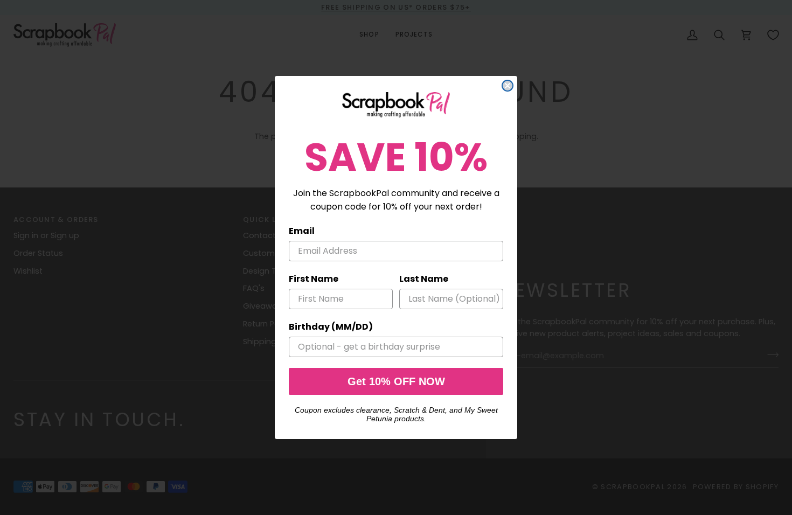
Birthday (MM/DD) (331, 327)
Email (302, 231)
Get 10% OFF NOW (396, 381)
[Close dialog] (507, 85)
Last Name (423, 279)
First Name (313, 279)
